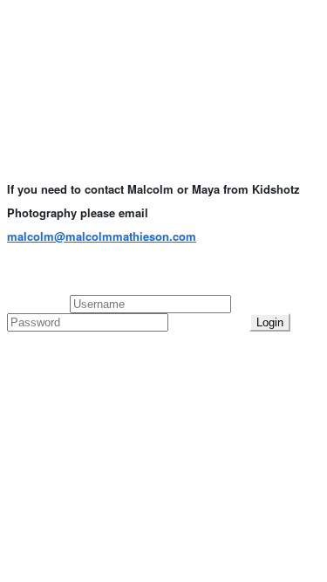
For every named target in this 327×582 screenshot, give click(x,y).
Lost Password (208, 321)
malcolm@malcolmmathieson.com (101, 236)
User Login (38, 303)
